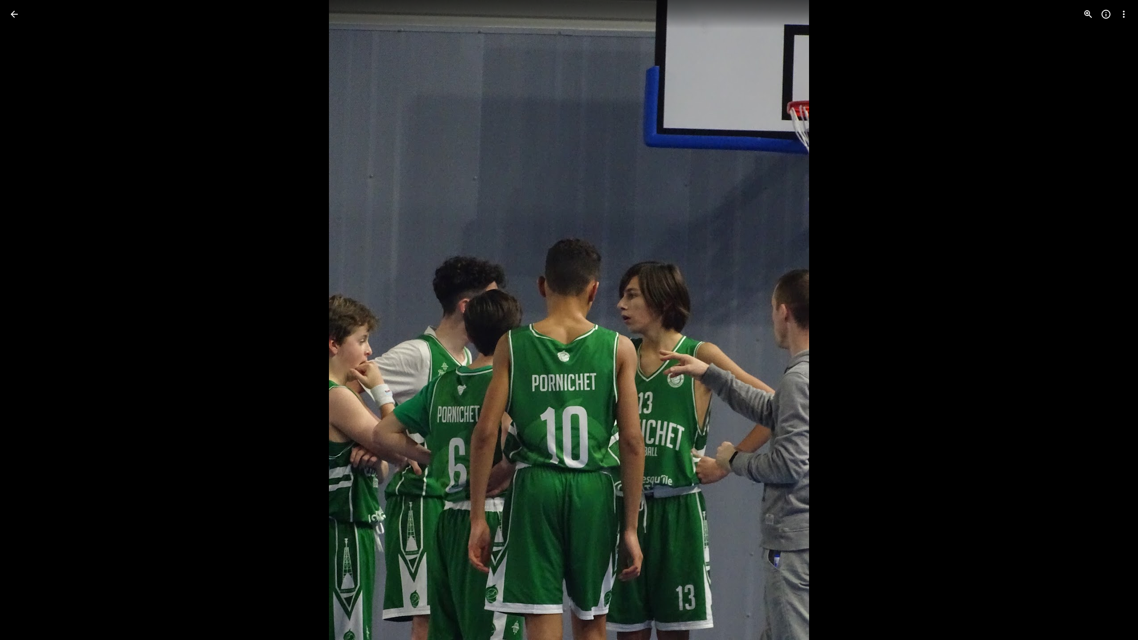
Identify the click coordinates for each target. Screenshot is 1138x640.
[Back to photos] (14, 14)
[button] (24, 320)
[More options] (1124, 14)
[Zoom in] (1088, 14)
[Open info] (1106, 14)
